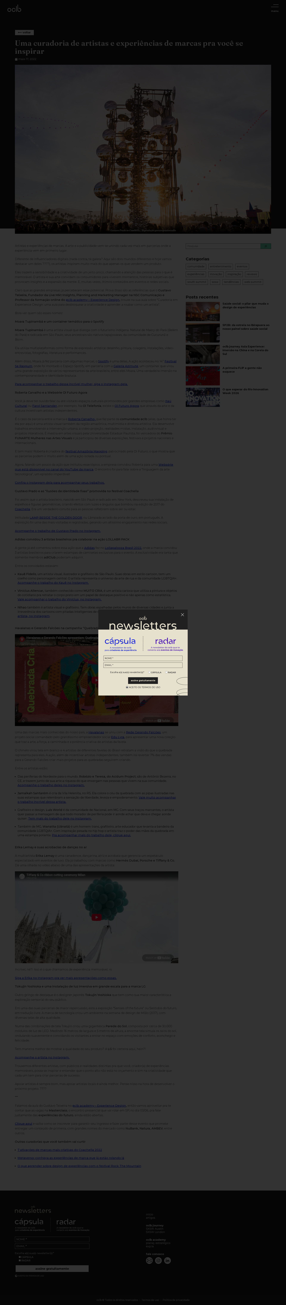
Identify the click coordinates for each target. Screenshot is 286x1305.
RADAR (171, 672)
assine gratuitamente (143, 680)
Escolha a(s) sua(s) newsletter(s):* (127, 672)
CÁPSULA (155, 672)
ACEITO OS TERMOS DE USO (144, 687)
